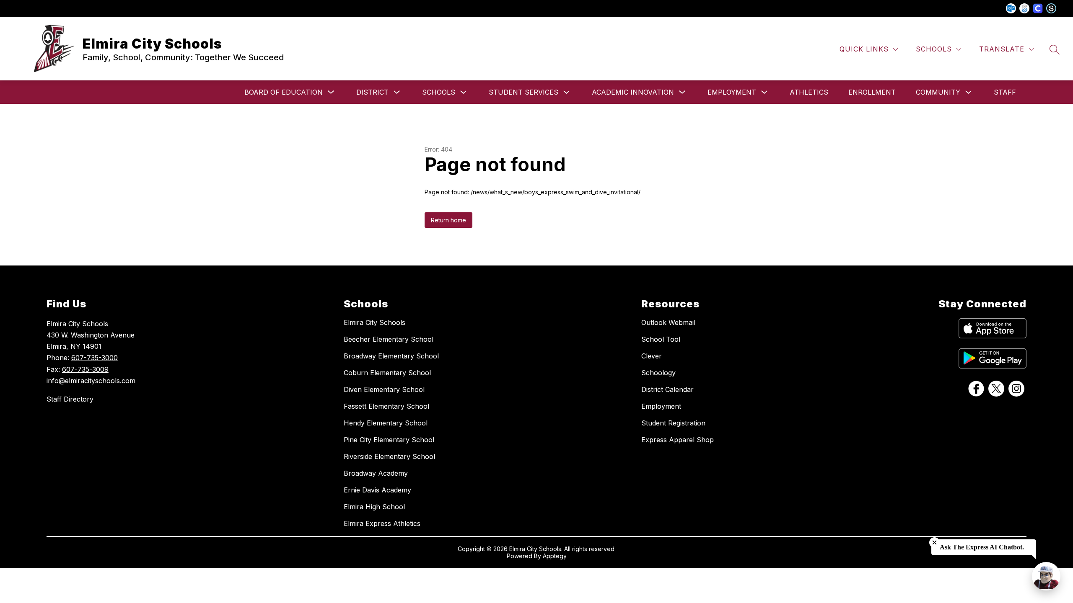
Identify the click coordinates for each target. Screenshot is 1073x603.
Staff (1005, 92)
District (372, 92)
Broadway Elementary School (391, 356)
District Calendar (667, 389)
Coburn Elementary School (387, 372)
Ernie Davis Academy (377, 490)
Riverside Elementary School (389, 456)
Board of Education (283, 92)
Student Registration (673, 423)
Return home (448, 220)
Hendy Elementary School (386, 423)
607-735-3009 (85, 369)
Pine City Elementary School (389, 440)
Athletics (809, 92)
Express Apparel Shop (677, 440)
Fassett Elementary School (386, 406)
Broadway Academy (376, 473)
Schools (438, 92)
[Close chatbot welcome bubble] (934, 542)
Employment (732, 92)
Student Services (523, 92)
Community (938, 92)
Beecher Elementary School (388, 339)
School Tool (660, 339)
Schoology (658, 372)
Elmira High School (374, 506)
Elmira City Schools (374, 322)
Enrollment (872, 92)
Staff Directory (70, 399)
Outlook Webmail (668, 322)
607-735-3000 (94, 357)
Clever (651, 356)
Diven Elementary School (384, 389)
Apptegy (555, 555)
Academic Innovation (633, 92)
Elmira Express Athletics (382, 523)
